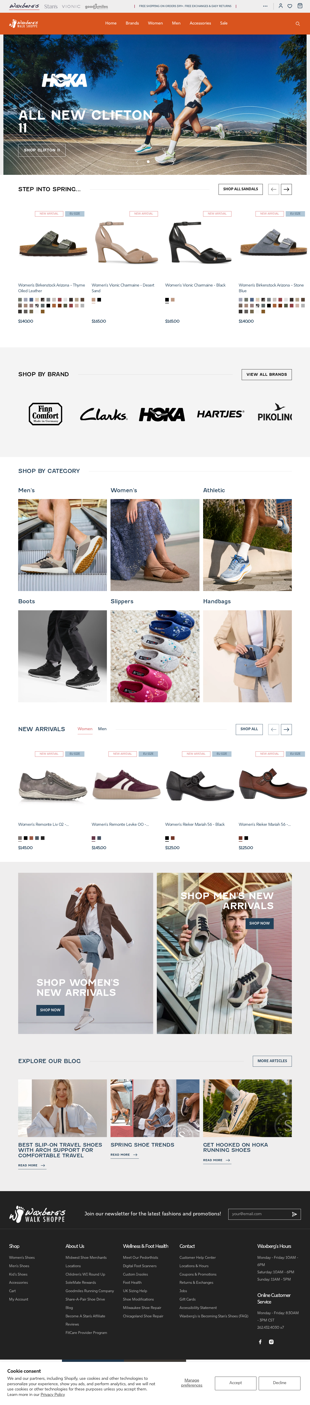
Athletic (214, 490)
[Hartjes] (103, 414)
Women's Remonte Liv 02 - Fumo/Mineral (42, 825)
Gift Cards (188, 1299)
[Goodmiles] (96, 6)
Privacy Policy (53, 1395)
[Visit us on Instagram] (271, 1342)
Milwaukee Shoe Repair (142, 1308)
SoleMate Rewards (81, 1283)
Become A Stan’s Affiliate (85, 1316)
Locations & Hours (194, 1266)
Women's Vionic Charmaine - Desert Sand (123, 288)
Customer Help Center (198, 1258)
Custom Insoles (135, 1274)
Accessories (200, 24)
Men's (26, 490)
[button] (265, 6)
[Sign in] (280, 6)
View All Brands (266, 374)
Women (155, 24)
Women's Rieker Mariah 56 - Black (194, 825)
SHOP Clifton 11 (42, 150)
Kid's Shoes (18, 1274)
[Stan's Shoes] (23, 23)
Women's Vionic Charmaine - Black (195, 286)
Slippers (122, 601)
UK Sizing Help (135, 1291)
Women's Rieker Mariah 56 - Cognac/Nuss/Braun (263, 825)
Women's (124, 490)
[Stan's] (51, 6)
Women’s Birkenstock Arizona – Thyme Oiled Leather (51, 288)
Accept (235, 1383)
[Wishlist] (290, 6)
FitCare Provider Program (86, 1333)
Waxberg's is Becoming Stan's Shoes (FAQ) (214, 1316)
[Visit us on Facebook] (260, 1342)
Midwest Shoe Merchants (86, 1258)
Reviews (72, 1324)
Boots (26, 601)
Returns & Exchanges (196, 1283)
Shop (14, 1246)
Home (111, 24)
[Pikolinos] (162, 414)
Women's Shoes (22, 1258)
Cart (12, 1291)
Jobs (183, 1291)
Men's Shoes (19, 1266)
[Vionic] (71, 6)
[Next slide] (173, 162)
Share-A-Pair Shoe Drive (85, 1299)
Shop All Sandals (240, 189)
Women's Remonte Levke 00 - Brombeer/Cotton (119, 825)
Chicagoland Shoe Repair (143, 1316)
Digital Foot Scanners (140, 1266)
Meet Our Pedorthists (140, 1258)
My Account (18, 1299)
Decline (279, 1383)
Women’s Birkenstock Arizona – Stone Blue (271, 288)
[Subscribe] (294, 1214)
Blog (69, 1308)
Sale (224, 24)
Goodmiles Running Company (90, 1291)
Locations (73, 1266)
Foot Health (132, 1283)
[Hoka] (45, 414)
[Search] (298, 23)
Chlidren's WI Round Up (85, 1274)
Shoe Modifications (138, 1299)
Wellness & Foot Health (145, 1246)
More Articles (272, 1061)
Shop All (249, 729)
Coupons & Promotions (198, 1274)
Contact (187, 1246)
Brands (132, 24)
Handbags (217, 601)
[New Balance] (279, 414)
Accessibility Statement (198, 1308)
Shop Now (50, 1010)
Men (176, 24)
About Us (75, 1246)
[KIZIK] (220, 414)
